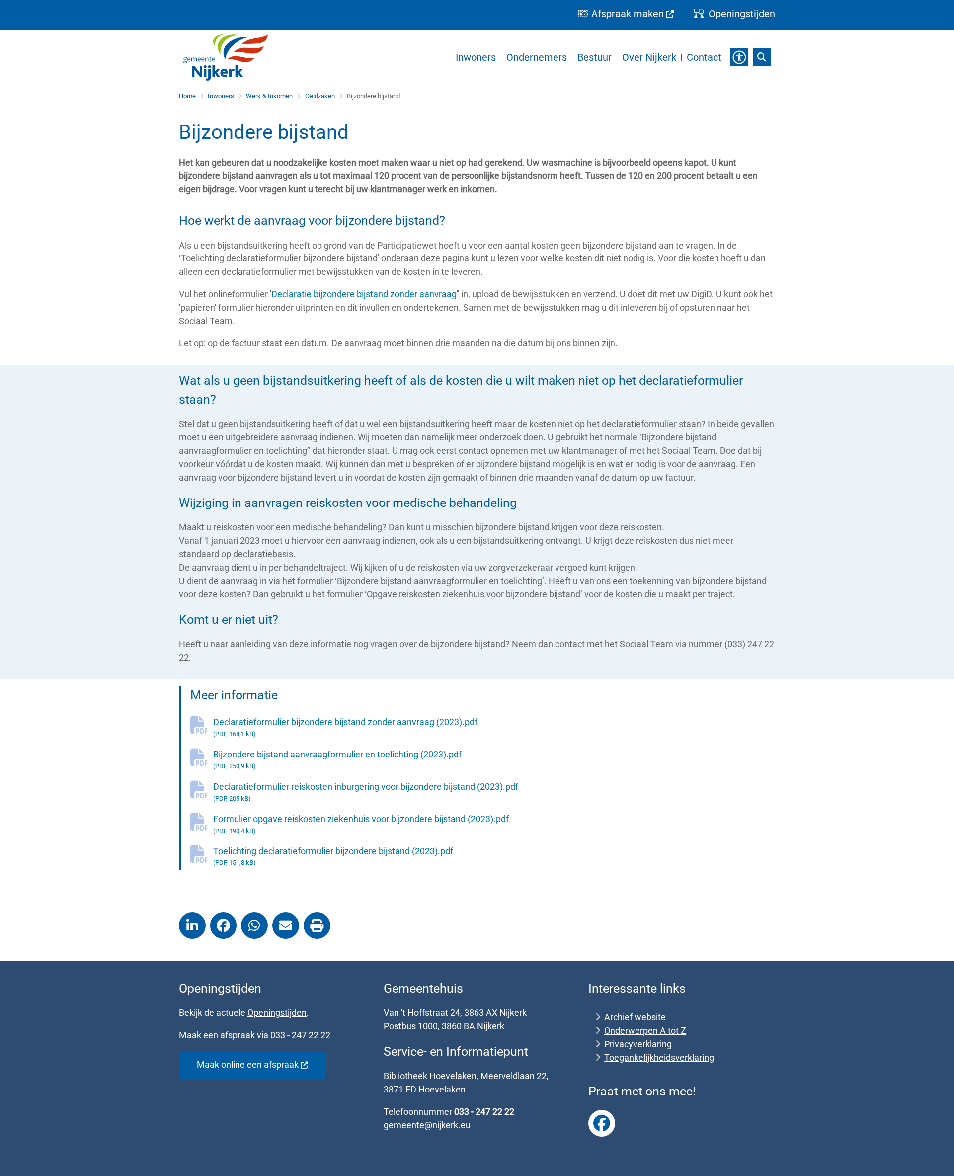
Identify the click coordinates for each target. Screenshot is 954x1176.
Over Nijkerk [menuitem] (649, 57)
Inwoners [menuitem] (476, 57)
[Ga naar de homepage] (225, 57)
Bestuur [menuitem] (594, 57)
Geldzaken (320, 96)
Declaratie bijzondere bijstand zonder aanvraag (364, 294)
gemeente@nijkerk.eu (427, 1125)
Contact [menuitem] (704, 57)
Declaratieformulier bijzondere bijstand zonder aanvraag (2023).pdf (345, 727)
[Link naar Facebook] (601, 1123)
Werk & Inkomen (269, 96)
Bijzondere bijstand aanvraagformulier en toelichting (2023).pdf (337, 759)
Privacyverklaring (638, 1044)
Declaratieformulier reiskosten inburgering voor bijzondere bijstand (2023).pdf (365, 791)
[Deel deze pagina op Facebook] (223, 925)
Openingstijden (277, 1013)
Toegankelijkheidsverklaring (659, 1057)
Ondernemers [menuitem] (536, 57)
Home (187, 96)
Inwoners (221, 96)
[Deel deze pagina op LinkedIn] (192, 925)
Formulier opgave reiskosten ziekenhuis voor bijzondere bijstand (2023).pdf (361, 824)
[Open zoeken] (762, 57)
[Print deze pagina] (317, 925)
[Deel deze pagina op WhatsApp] (254, 925)
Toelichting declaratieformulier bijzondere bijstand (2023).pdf (333, 856)
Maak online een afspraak (248, 1064)
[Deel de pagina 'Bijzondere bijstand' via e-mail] (285, 925)
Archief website (635, 1017)
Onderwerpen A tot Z (645, 1030)
